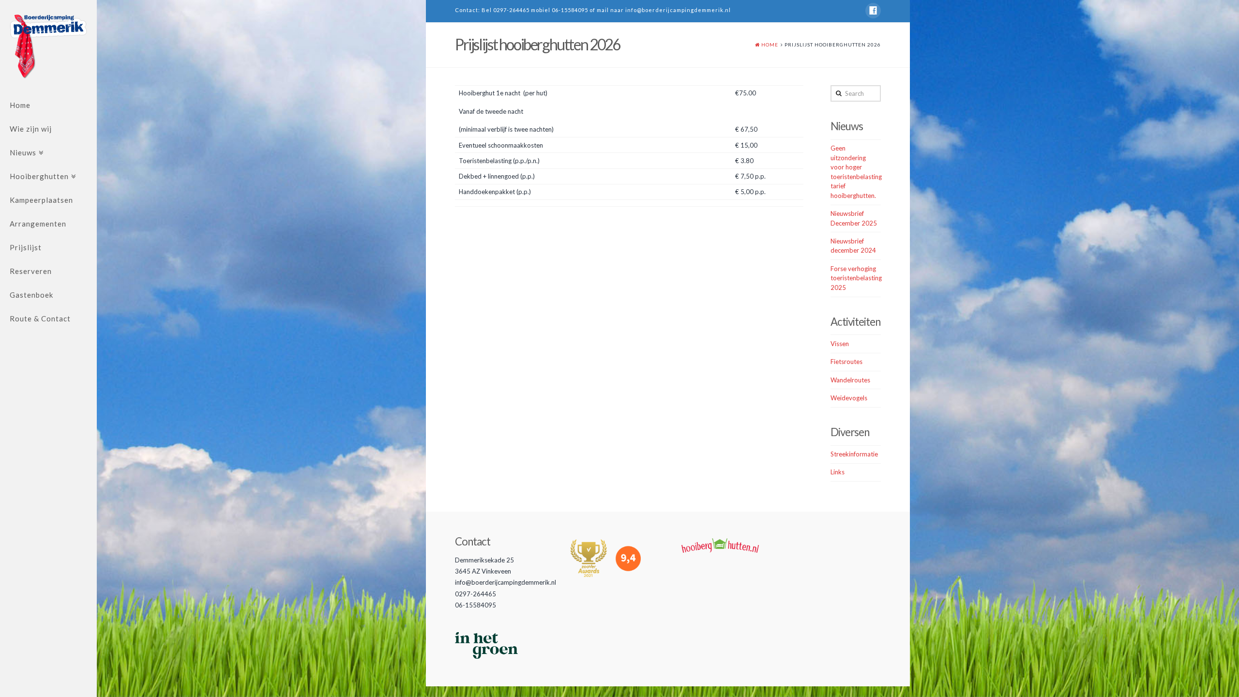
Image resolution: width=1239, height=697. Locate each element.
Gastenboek (31, 294)
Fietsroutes (846, 361)
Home (20, 105)
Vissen (840, 344)
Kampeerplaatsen (41, 200)
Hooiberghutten (39, 176)
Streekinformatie (854, 454)
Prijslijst (26, 247)
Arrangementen (38, 223)
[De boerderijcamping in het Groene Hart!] (48, 47)
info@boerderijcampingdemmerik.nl (678, 10)
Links (838, 472)
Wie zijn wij (31, 128)
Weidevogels (849, 398)
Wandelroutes (850, 380)
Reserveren (31, 271)
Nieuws (23, 152)
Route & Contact (40, 318)
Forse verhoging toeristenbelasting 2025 (856, 278)
